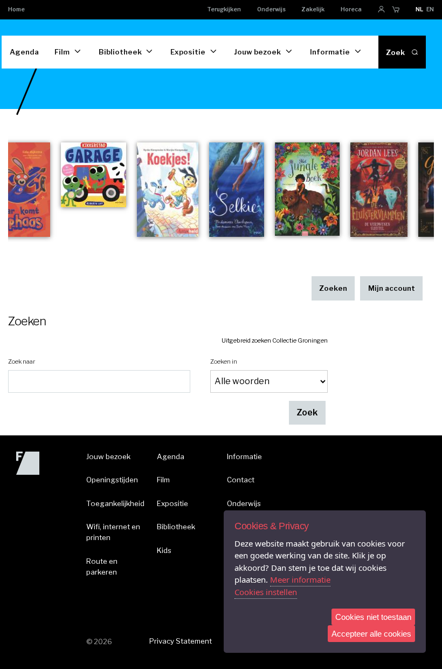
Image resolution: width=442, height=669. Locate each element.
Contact (240, 479)
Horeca (351, 9)
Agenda (24, 51)
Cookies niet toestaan (373, 617)
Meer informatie (300, 579)
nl (419, 9)
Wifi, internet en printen (113, 532)
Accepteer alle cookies (371, 633)
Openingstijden (112, 479)
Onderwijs (271, 9)
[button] (307, 413)
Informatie (330, 51)
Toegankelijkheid (115, 503)
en (430, 9)
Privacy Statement (180, 641)
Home (16, 9)
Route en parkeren (102, 566)
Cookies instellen (265, 591)
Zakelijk (312, 9)
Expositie (187, 51)
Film (62, 51)
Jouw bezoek (257, 51)
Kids (164, 550)
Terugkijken (224, 9)
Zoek (395, 52)
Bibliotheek (120, 51)
